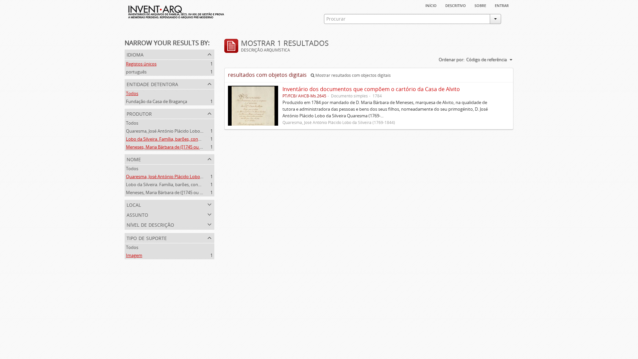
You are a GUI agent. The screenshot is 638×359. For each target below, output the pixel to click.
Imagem (134, 255)
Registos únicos (141, 64)
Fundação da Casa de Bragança (156, 101)
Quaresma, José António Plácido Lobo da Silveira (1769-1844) (185, 131)
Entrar (502, 5)
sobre (480, 5)
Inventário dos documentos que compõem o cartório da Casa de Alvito (371, 89)
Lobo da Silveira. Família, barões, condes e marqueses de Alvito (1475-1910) (199, 139)
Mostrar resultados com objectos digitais (352, 75)
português (136, 72)
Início (431, 5)
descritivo (455, 5)
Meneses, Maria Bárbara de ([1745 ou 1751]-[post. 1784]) (181, 147)
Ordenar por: (451, 59)
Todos (132, 93)
